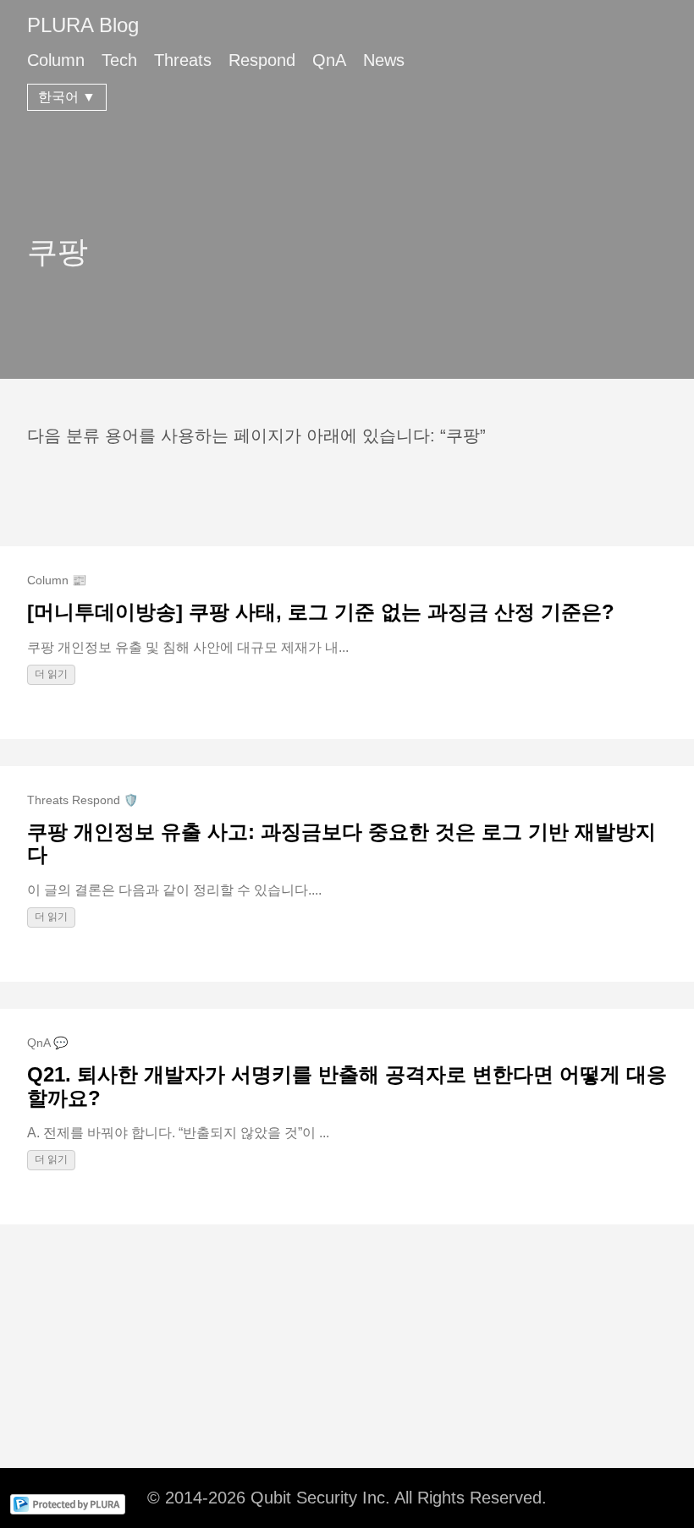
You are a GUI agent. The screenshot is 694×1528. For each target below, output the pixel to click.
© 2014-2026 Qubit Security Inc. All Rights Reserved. (347, 1497)
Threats (183, 60)
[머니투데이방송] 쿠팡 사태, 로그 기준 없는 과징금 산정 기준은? (320, 611)
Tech (119, 60)
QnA (329, 60)
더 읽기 (51, 674)
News (384, 60)
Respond (262, 60)
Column (56, 60)
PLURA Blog (83, 25)
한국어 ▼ (67, 97)
